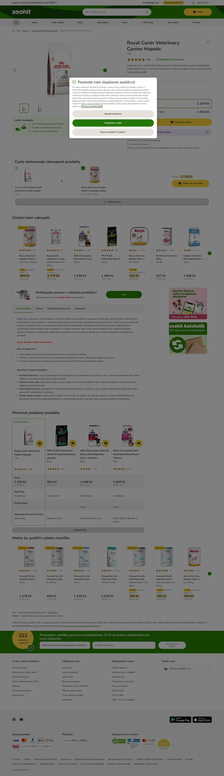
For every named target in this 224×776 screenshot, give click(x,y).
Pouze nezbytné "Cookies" (113, 132)
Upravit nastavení (113, 113)
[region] (113, 108)
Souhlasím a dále (113, 122)
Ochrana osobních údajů (92, 106)
